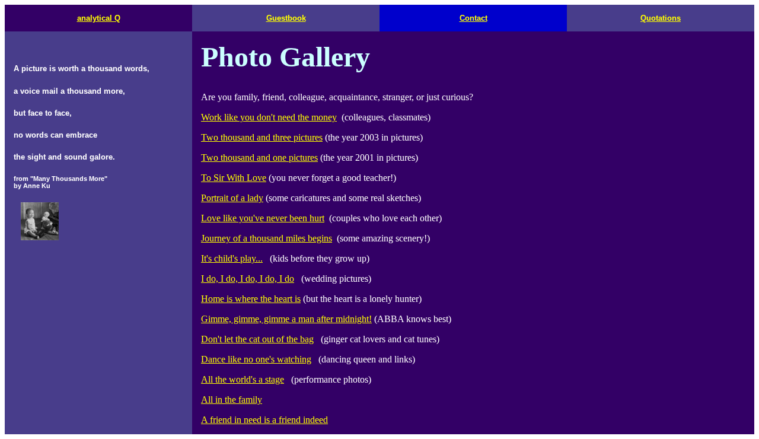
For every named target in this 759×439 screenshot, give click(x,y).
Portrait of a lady (232, 198)
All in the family (231, 400)
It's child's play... (232, 258)
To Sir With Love (233, 178)
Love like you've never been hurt (262, 218)
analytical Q (98, 18)
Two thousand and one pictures (259, 157)
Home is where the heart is (251, 299)
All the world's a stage (242, 379)
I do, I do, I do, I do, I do (247, 278)
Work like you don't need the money (269, 117)
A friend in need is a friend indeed (264, 420)
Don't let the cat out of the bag (257, 339)
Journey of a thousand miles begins (266, 238)
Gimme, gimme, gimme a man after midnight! (286, 319)
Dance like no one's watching (256, 359)
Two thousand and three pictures (262, 137)
